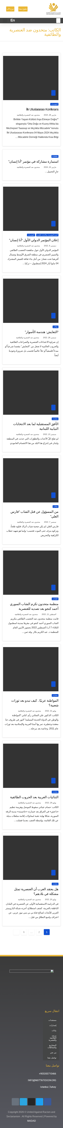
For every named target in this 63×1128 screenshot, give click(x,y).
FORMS (55, 156)
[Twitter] (39, 1101)
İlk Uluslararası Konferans (42, 109)
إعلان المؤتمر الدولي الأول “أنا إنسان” (33, 240)
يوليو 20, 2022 (50, 899)
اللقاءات (55, 599)
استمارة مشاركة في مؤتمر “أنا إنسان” (33, 161)
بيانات (54, 1030)
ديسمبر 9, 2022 (50, 246)
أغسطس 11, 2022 (49, 614)
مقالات (55, 327)
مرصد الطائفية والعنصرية (52, 1038)
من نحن (53, 1052)
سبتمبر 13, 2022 (49, 434)
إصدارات (52, 1025)
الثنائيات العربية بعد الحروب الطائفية (34, 797)
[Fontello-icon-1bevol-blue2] (15, 1101)
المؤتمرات (54, 104)
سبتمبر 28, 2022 (49, 338)
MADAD (31, 1121)
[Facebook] (47, 1101)
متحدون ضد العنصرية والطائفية (28, 115)
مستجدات (52, 1020)
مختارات (55, 419)
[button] (5, 20)
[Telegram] (23, 1101)
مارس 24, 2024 (50, 167)
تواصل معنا (51, 1058)
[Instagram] (31, 1101)
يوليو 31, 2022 (50, 711)
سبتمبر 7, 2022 (50, 522)
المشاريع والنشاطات (52, 1046)
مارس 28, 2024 (50, 115)
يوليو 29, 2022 (50, 803)
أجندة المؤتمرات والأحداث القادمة (47, 235)
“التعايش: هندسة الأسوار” (41, 332)
